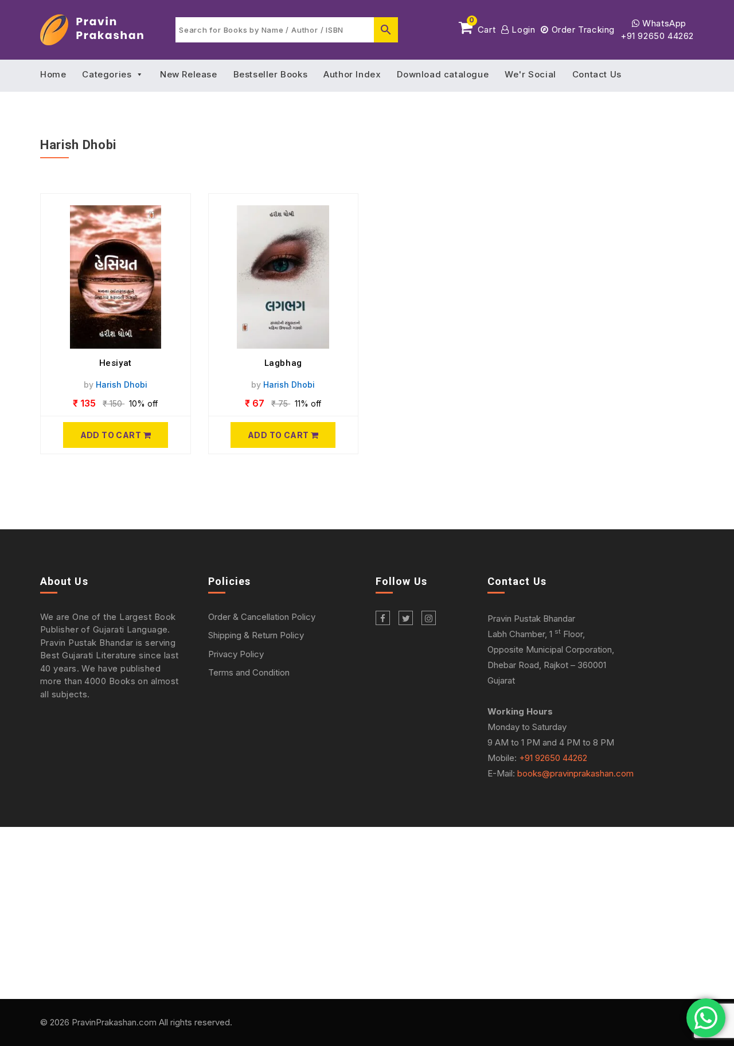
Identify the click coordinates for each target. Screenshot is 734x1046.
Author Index (352, 74)
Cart (482, 27)
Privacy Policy (236, 654)
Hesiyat (115, 363)
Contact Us (597, 74)
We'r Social (530, 74)
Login (522, 29)
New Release (188, 74)
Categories (106, 74)
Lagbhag (283, 363)
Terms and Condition (249, 672)
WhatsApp (663, 23)
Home (53, 74)
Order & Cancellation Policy (261, 616)
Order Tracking (582, 29)
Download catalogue (443, 74)
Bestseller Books (270, 74)
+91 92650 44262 (657, 35)
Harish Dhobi (121, 384)
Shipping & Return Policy (256, 635)
